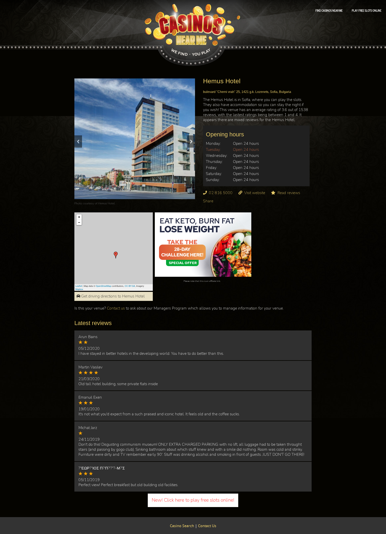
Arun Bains (88, 337)
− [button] (79, 222)
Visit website (254, 192)
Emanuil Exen (90, 397)
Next (191, 141)
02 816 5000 (221, 192)
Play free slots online (366, 10)
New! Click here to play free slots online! (193, 500)
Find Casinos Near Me (329, 10)
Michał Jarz (87, 427)
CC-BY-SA (130, 285)
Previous (78, 141)
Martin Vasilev (90, 367)
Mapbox (79, 289)
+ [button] (79, 217)
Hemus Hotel (106, 203)
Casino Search (182, 526)
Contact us (116, 308)
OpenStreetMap (103, 285)
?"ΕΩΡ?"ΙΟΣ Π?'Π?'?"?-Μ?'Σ (101, 468)
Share (208, 201)
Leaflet (78, 285)
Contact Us (207, 526)
